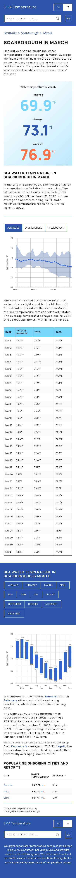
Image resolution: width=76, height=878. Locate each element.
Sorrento (8, 785)
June (23, 594)
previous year (56, 227)
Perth (6, 791)
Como (6, 797)
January (13, 584)
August (50, 594)
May (10, 594)
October (33, 604)
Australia (10, 33)
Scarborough (30, 33)
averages (13, 227)
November (51, 604)
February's (19, 746)
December (14, 613)
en (68, 834)
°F (68, 7)
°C (58, 7)
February (31, 584)
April (63, 584)
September (14, 604)
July (35, 594)
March (47, 33)
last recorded (33, 227)
